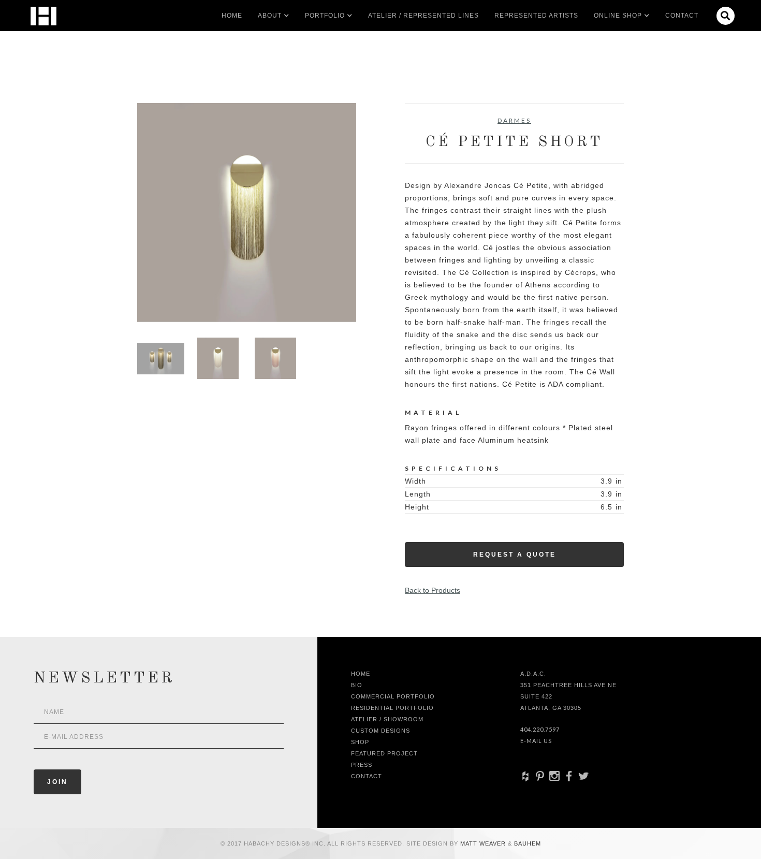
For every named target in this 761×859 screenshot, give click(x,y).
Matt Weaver (484, 843)
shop (360, 742)
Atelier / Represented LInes (423, 15)
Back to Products (432, 590)
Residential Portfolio (392, 708)
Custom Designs (380, 730)
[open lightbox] (246, 212)
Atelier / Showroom (387, 719)
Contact (681, 15)
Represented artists (536, 15)
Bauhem (526, 843)
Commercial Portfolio (393, 696)
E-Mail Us (536, 740)
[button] (269, 15)
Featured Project (384, 753)
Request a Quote (514, 554)
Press (361, 765)
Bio (356, 685)
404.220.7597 (540, 729)
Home (232, 15)
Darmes (514, 120)
